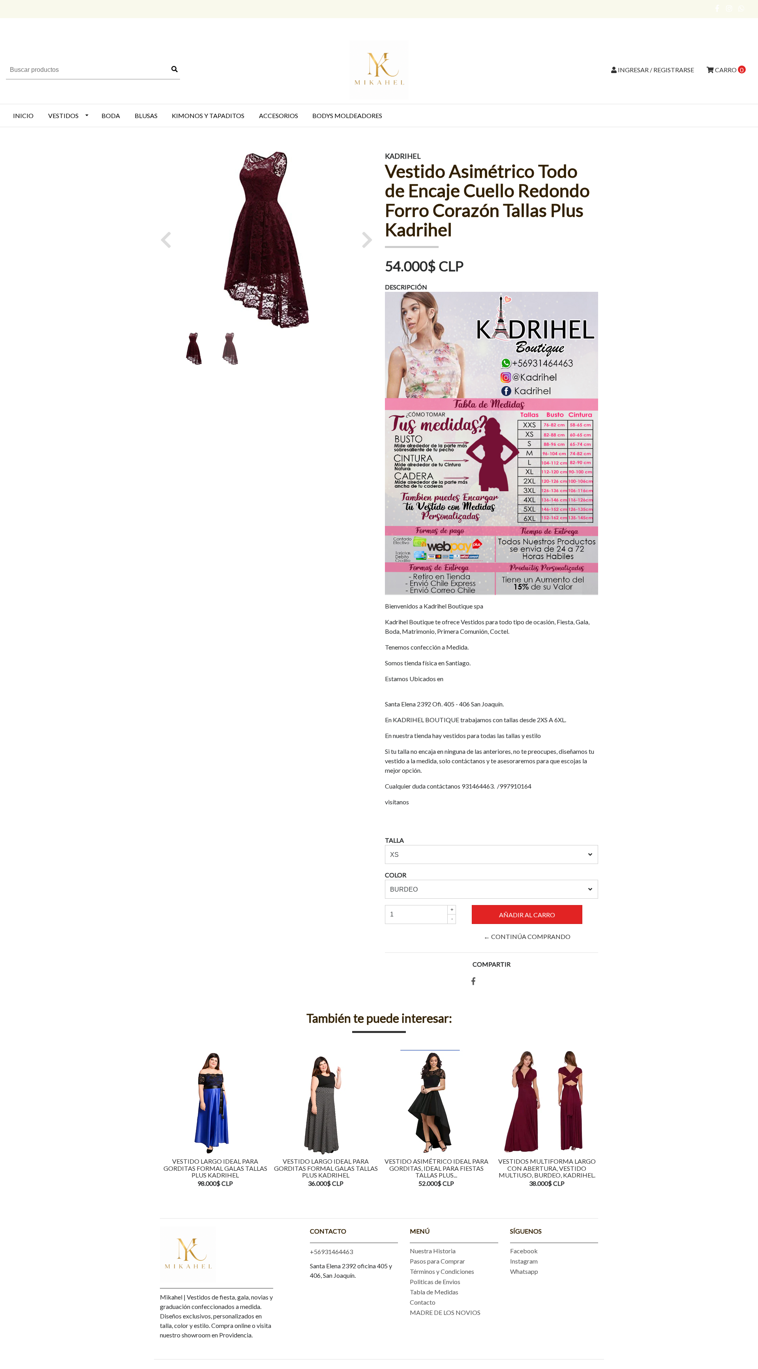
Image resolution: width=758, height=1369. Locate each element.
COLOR (395, 875)
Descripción (406, 287)
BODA (110, 115)
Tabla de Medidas (434, 1292)
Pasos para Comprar (437, 1261)
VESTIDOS (63, 115)
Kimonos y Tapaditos (208, 115)
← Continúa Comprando (527, 936)
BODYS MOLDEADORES (347, 115)
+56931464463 (331, 1251)
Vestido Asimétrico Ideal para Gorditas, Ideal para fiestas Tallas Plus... (436, 1168)
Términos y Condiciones (442, 1271)
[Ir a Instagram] (729, 8)
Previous (168, 1119)
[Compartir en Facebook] (473, 981)
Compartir (491, 964)
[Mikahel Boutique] (379, 69)
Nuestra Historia (433, 1250)
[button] (169, 240)
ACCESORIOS (278, 115)
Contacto (422, 1302)
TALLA (394, 840)
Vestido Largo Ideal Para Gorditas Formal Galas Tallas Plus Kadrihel (215, 1168)
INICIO (23, 115)
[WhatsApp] (741, 8)
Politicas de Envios (435, 1281)
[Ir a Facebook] (717, 8)
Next (590, 1119)
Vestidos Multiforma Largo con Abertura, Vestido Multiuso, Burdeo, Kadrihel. (547, 1168)
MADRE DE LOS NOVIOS (445, 1312)
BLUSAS (146, 115)
